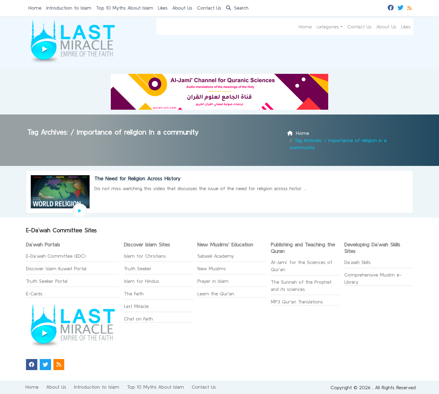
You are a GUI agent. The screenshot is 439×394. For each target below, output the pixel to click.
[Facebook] (391, 7)
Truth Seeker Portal (46, 281)
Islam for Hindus (141, 281)
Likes (163, 7)
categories (328, 26)
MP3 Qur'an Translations (297, 301)
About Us (182, 7)
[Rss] (410, 7)
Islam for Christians (145, 256)
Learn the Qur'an (215, 293)
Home (35, 7)
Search (240, 7)
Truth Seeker (137, 268)
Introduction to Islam (68, 7)
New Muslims (211, 268)
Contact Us (209, 7)
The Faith (134, 293)
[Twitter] (401, 7)
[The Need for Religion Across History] (79, 211)
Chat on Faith (138, 318)
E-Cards (34, 293)
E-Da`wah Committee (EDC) (56, 256)
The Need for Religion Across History (137, 178)
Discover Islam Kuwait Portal (56, 268)
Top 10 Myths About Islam (124, 7)
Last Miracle (136, 306)
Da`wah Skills (357, 262)
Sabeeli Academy (215, 256)
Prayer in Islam (212, 281)
